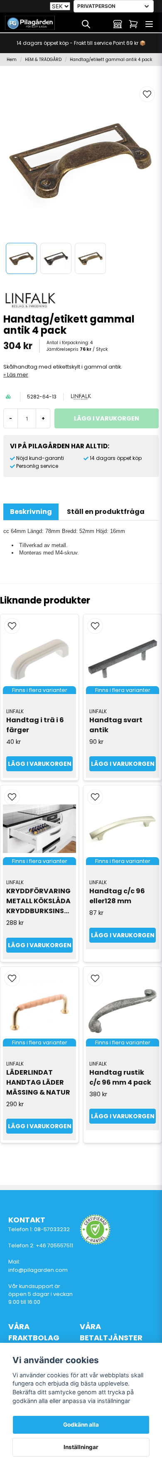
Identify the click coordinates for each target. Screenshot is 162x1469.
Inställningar (81, 1447)
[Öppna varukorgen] (133, 24)
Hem (12, 59)
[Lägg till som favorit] (102, 24)
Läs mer (17, 374)
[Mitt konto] (117, 24)
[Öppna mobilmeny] (149, 24)
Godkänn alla (81, 1424)
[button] (147, 94)
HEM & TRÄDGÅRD (43, 59)
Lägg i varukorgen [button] (39, 764)
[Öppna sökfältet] (86, 24)
